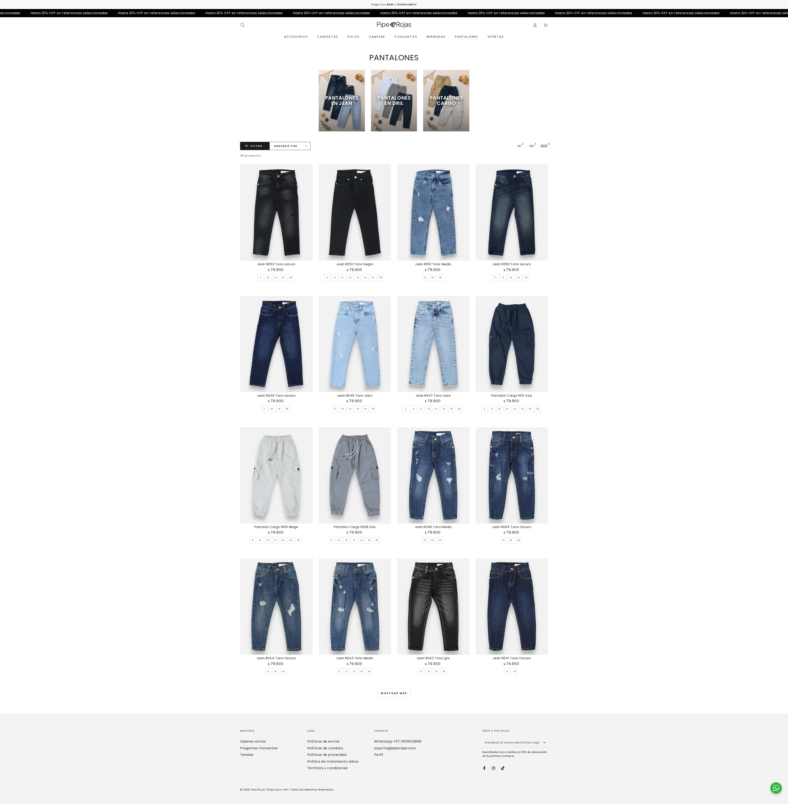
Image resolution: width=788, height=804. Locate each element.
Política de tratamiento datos (332, 761)
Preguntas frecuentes (259, 748)
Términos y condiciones (327, 768)
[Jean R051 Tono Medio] (433, 212)
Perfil (378, 754)
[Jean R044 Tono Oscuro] (276, 606)
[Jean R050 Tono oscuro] (512, 212)
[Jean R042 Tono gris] (433, 606)
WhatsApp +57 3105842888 (397, 741)
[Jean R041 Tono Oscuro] (512, 606)
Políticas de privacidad (327, 754)
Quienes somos (253, 741)
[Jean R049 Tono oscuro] (276, 344)
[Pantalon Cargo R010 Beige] (276, 475)
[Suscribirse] (545, 742)
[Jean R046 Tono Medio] (433, 475)
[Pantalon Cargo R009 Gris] (355, 475)
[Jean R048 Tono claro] (355, 344)
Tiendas (246, 754)
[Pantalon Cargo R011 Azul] (512, 344)
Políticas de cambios (325, 748)
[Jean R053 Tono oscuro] (276, 212)
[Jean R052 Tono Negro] (355, 212)
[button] (242, 25)
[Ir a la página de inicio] (394, 25)
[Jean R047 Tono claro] (433, 344)
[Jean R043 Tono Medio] (355, 606)
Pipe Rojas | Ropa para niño (270, 789)
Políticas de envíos (323, 741)
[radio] (260, 277)
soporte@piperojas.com (395, 748)
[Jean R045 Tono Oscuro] (512, 475)
